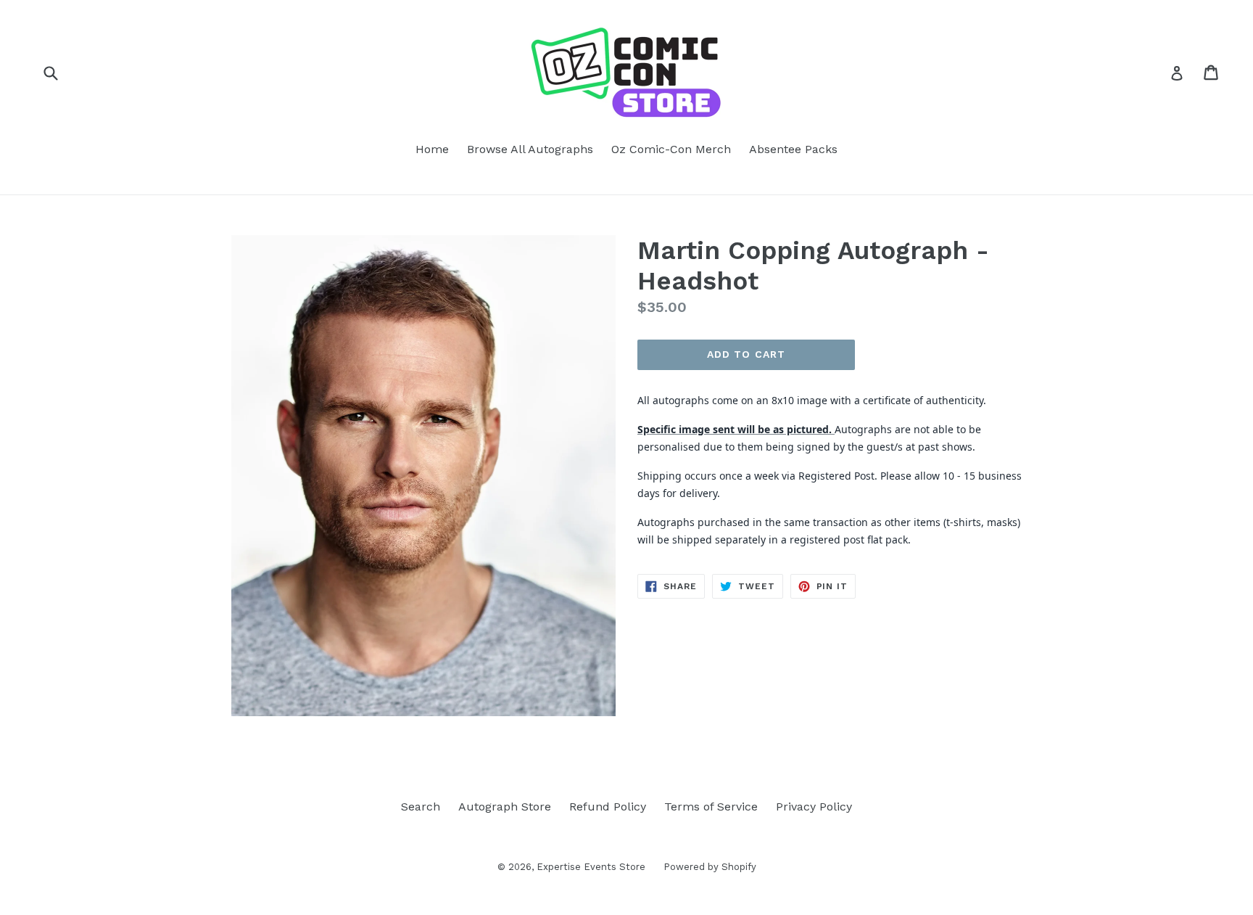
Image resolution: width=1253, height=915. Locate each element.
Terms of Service (711, 806)
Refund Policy (607, 806)
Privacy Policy (814, 806)
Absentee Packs (793, 149)
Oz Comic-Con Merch (671, 149)
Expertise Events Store (591, 866)
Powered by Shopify (709, 866)
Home (432, 149)
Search (420, 806)
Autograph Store (504, 806)
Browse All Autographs (530, 149)
